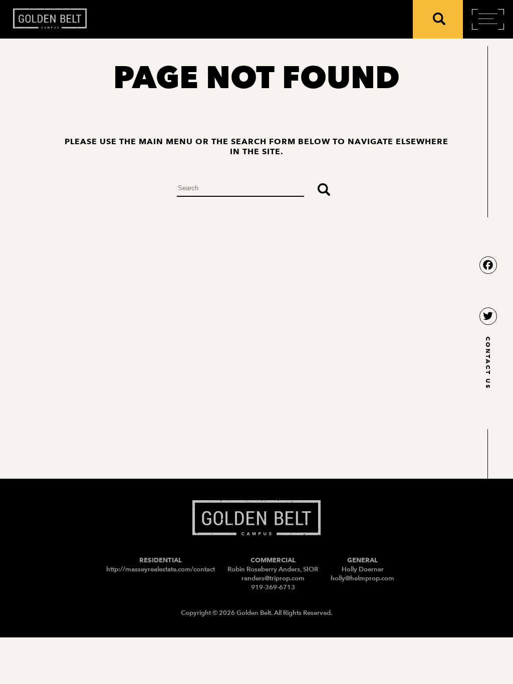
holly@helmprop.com (362, 578)
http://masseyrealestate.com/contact (160, 569)
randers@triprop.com (273, 578)
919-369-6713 (273, 587)
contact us (488, 362)
